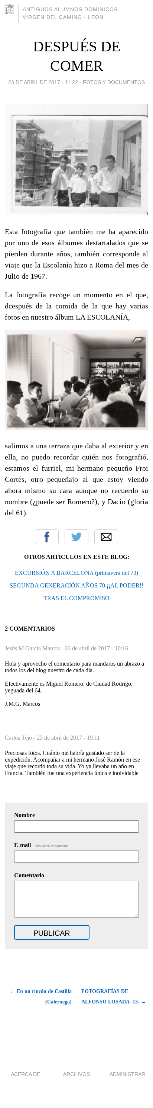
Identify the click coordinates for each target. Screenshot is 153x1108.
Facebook (47, 536)
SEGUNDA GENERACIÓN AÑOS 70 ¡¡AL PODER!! (76, 585)
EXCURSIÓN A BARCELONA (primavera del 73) (76, 573)
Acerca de (25, 1074)
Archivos (76, 1074)
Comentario (29, 875)
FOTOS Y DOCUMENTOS (114, 82)
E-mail (41, 845)
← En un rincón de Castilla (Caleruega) (41, 997)
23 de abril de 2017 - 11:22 (43, 82)
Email (106, 536)
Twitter (76, 536)
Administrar (127, 1074)
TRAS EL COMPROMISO (76, 598)
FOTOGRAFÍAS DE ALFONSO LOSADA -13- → (113, 997)
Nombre (24, 815)
